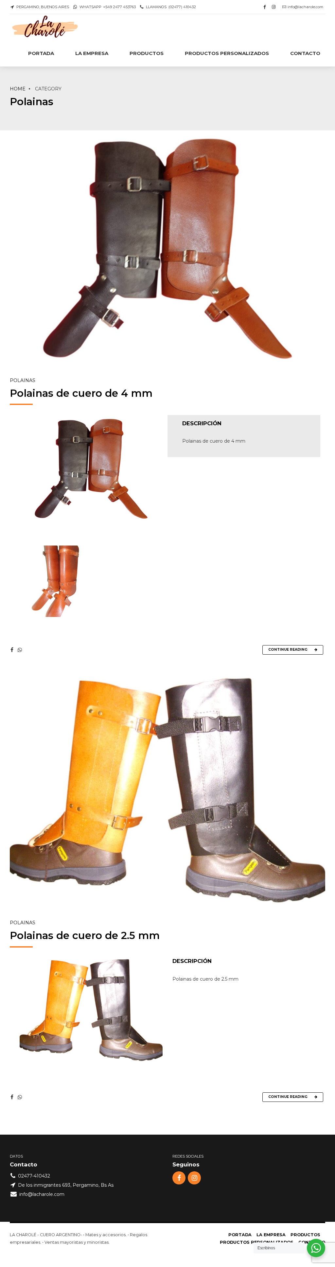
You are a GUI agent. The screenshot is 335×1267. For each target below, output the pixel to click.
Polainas (22, 380)
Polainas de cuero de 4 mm (81, 393)
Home (18, 89)
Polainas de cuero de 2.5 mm (85, 935)
